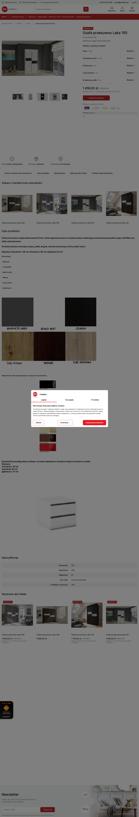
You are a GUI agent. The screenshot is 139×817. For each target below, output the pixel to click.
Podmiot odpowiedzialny (102, 173)
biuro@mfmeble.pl (121, 2)
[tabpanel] (17, 96)
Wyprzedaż (42, 17)
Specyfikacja (59, 173)
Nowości (32, 17)
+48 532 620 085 (105, 2)
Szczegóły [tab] (69, 400)
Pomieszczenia (18, 17)
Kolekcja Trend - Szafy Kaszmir (61, 17)
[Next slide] (60, 58)
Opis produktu (43, 173)
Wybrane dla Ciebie (78, 173)
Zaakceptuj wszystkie (94, 422)
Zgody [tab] (43, 400)
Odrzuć (38, 422)
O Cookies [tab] (95, 400)
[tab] (18, 173)
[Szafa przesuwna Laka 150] (33, 58)
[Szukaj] (86, 9)
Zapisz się (47, 810)
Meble (4, 17)
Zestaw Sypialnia (83, 17)
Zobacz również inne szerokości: (18, 173)
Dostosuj (64, 422)
